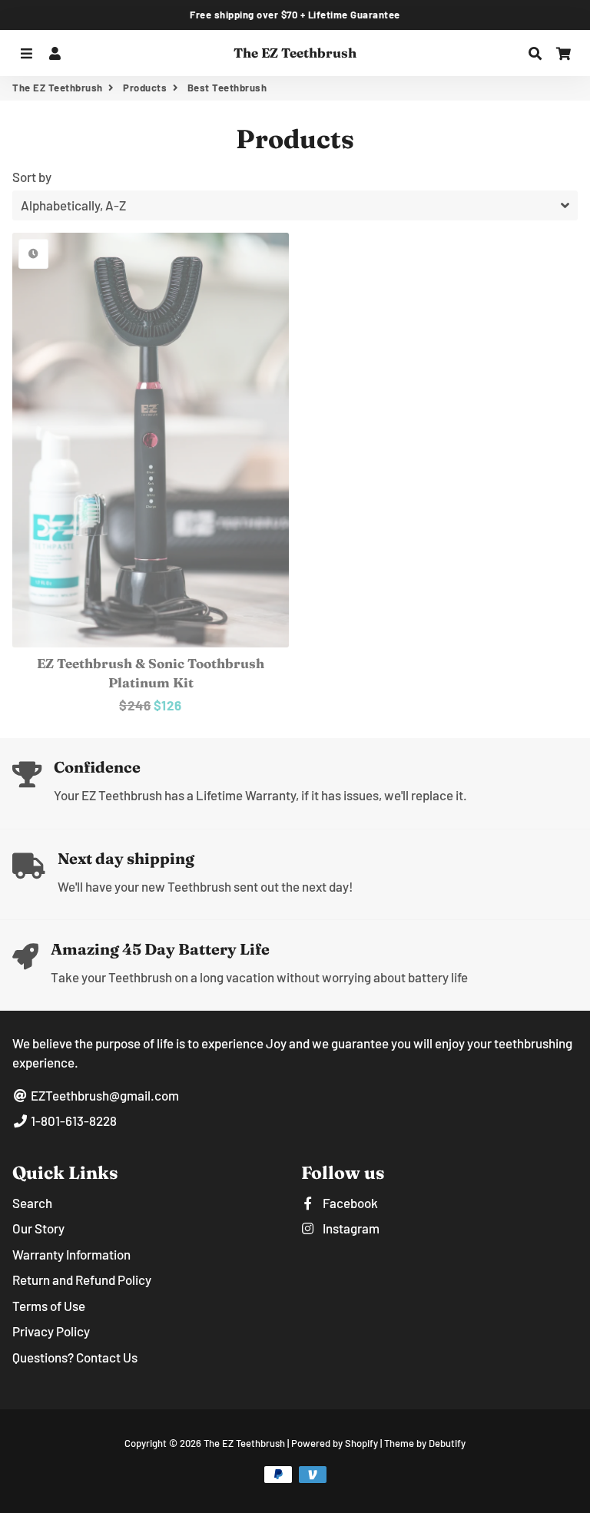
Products (145, 87)
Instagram (350, 1228)
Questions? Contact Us (75, 1357)
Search (32, 1202)
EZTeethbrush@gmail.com (103, 1095)
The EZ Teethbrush (57, 87)
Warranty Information (71, 1254)
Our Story (38, 1228)
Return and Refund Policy (81, 1279)
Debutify (447, 1443)
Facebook (349, 1202)
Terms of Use (48, 1305)
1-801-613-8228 (72, 1120)
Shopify (361, 1443)
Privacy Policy (51, 1331)
